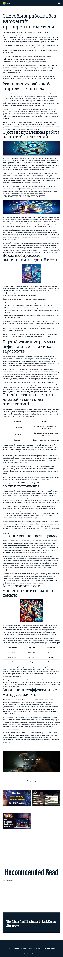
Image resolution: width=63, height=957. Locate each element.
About (9, 948)
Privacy (23, 948)
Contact (16, 948)
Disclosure (37, 948)
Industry (8, 917)
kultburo (8, 3)
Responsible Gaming (49, 948)
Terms (30, 948)
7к (24, 37)
